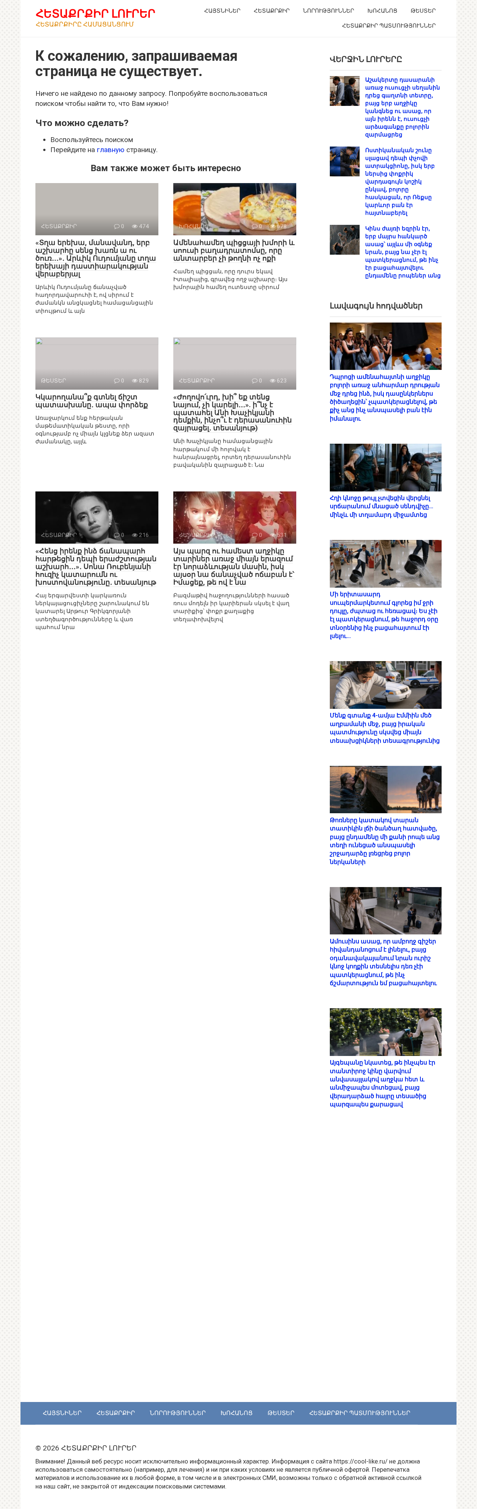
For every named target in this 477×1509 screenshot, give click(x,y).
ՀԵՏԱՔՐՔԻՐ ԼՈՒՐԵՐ (95, 13)
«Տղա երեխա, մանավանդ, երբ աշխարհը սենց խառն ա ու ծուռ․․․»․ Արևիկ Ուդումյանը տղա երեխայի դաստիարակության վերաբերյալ (95, 258)
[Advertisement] (386, 1263)
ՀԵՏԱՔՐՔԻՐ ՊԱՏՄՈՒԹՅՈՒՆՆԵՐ (389, 25)
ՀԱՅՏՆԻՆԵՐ (222, 10)
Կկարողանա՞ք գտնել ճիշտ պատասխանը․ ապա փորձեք (91, 401)
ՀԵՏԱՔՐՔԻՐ (272, 10)
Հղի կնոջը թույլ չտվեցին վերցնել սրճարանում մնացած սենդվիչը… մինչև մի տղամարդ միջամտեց (381, 506)
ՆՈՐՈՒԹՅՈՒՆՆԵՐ (328, 10)
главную (110, 149)
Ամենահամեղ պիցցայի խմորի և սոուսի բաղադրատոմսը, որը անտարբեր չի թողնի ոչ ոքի (233, 250)
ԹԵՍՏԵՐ (423, 10)
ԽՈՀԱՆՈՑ (382, 10)
